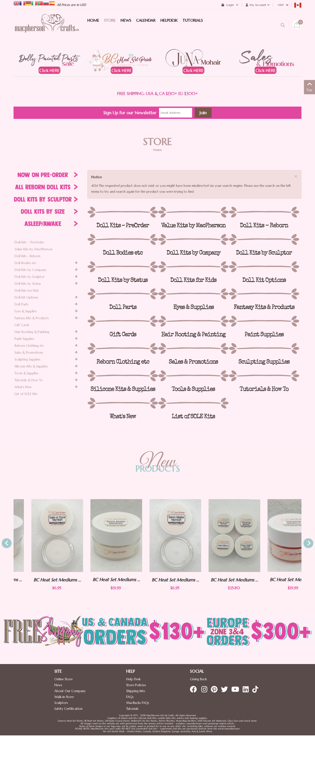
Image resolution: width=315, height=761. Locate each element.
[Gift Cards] (122, 321)
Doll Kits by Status (28, 284)
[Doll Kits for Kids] (193, 266)
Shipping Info (135, 691)
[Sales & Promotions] (193, 348)
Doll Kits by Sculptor (30, 277)
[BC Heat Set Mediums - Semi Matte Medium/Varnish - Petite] (157, 535)
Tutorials (132, 709)
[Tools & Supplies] (193, 375)
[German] (28, 3)
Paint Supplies (24, 339)
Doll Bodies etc (26, 263)
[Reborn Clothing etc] (122, 348)
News (58, 685)
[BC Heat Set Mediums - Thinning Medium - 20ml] (275, 535)
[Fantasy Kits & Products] (264, 293)
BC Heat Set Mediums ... (39, 580)
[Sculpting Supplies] (264, 348)
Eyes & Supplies (26, 311)
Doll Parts (22, 304)
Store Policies (136, 685)
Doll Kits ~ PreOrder (29, 242)
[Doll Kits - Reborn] (264, 212)
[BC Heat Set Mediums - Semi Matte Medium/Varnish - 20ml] (98, 535)
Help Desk (133, 679)
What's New (23, 387)
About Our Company (70, 691)
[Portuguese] (40, 3)
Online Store (63, 679)
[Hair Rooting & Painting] (193, 321)
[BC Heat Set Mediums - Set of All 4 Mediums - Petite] (216, 535)
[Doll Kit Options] (264, 266)
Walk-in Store (64, 697)
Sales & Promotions (29, 352)
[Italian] (34, 3)
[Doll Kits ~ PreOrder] (122, 212)
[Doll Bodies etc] (122, 239)
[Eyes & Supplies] (193, 293)
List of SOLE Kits (26, 394)
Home (157, 150)
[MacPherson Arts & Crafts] (47, 28)
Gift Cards (22, 325)
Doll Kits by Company (31, 270)
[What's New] (122, 403)
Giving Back (198, 679)
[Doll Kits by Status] (122, 266)
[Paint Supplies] (264, 321)
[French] (22, 3)
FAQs (130, 697)
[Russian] (46, 3)
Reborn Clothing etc (29, 346)
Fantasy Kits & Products (32, 318)
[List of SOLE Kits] (193, 403)
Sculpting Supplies (27, 359)
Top (309, 90)
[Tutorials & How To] (264, 375)
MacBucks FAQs (137, 703)
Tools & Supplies (26, 373)
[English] (16, 3)
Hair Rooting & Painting (32, 332)
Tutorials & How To (29, 380)
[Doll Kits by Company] (193, 239)
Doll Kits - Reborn (27, 256)
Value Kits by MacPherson (33, 249)
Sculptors (61, 703)
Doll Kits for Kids (27, 290)
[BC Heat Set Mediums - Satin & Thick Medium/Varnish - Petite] (39, 535)
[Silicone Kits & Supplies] (122, 375)
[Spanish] (52, 3)
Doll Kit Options (26, 297)
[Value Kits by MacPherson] (193, 212)
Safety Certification (68, 709)
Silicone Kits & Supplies (31, 366)
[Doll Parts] (122, 293)
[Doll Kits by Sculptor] (264, 239)
